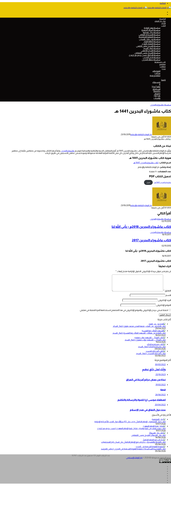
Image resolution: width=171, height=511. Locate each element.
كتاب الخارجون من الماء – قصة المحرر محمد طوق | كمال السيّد (139, 326)
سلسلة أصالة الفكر (152, 41)
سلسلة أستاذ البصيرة (150, 30)
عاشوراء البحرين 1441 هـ (162, 182)
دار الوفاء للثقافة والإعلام (141, 134)
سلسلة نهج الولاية (152, 28)
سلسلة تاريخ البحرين (151, 57)
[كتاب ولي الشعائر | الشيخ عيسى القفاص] (157, 433)
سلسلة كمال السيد (151, 48)
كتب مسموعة (160, 62)
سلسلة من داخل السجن (149, 39)
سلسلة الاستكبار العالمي (149, 35)
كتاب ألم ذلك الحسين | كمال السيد (151, 353)
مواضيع (162, 64)
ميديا (164, 69)
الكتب (163, 26)
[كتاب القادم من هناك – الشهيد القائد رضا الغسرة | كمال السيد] (154, 331)
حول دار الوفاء (160, 21)
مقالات (163, 66)
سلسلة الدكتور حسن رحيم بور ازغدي (144, 55)
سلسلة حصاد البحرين (151, 60)
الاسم (168, 295)
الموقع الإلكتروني (163, 305)
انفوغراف (156, 71)
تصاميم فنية (155, 75)
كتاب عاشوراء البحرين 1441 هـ (145, 163)
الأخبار (163, 23)
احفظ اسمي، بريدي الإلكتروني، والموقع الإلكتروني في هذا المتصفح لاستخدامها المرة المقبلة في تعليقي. (123, 310)
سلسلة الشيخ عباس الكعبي (148, 46)
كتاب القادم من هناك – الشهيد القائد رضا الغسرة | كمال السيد (139, 333)
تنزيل (148, 182)
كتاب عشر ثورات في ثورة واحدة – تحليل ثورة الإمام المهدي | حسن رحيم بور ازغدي (131, 428)
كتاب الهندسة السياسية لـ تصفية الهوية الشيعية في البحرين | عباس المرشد (133, 449)
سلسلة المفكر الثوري (151, 44)
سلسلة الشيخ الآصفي (150, 50)
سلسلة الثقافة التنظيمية (149, 37)
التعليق (167, 290)
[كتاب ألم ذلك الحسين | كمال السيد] (155, 351)
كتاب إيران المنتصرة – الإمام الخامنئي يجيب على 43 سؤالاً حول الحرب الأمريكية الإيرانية (130, 421)
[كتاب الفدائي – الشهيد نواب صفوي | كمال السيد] (150, 337)
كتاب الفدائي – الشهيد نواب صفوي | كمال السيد (145, 340)
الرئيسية (162, 19)
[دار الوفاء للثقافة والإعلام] (147, 8)
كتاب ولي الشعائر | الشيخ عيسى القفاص (148, 435)
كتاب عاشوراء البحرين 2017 (151, 240)
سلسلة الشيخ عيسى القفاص (147, 53)
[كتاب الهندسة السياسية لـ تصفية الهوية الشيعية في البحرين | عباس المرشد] (150, 446)
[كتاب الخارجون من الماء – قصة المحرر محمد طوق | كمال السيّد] (157, 324)
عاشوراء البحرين (68, 151)
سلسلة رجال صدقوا (151, 32)
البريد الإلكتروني (164, 300)
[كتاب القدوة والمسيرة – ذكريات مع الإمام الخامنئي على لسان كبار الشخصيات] (154, 440)
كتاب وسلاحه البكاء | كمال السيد (152, 346)
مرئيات (157, 73)
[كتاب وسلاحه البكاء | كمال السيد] (156, 344)
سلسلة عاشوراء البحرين (160, 105)
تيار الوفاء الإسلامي (134, 457)
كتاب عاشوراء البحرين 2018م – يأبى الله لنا (141, 226)
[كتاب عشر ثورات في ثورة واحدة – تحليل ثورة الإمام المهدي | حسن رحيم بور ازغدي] (154, 426)
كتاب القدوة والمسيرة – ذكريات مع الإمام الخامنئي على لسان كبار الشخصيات (133, 442)
